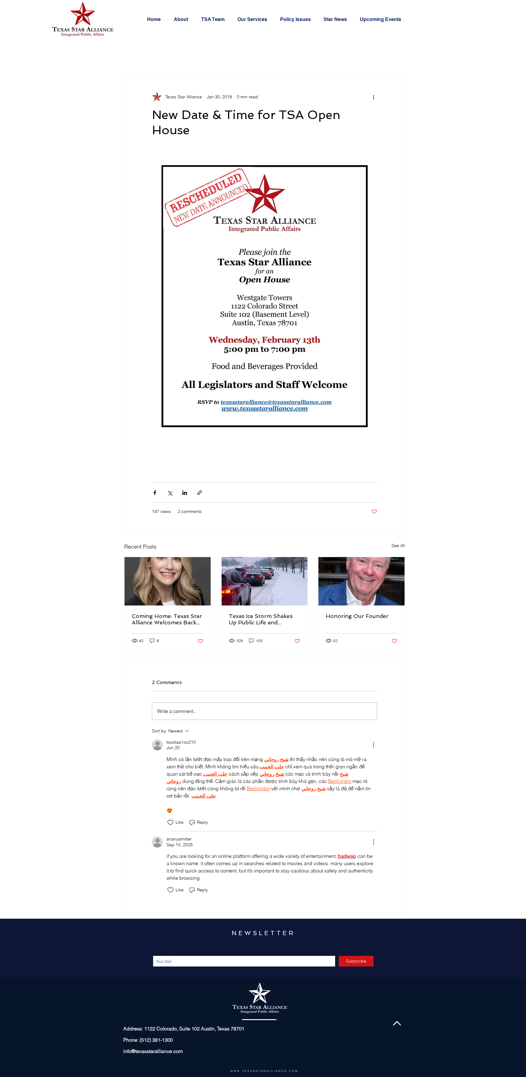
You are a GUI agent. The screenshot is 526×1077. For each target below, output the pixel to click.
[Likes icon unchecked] (170, 822)
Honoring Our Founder (357, 616)
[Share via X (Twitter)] (170, 493)
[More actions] (373, 96)
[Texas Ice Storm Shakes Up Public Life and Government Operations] (265, 581)
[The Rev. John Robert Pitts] (361, 581)
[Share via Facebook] (155, 493)
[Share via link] (199, 493)
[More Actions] (373, 745)
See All (398, 545)
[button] (254, 19)
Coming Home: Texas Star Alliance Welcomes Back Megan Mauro (167, 619)
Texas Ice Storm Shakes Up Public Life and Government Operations (262, 619)
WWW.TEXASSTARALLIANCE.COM (264, 1070)
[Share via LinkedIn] (185, 493)
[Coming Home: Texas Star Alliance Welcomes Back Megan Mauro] (167, 581)
